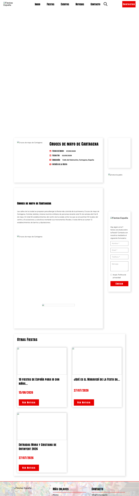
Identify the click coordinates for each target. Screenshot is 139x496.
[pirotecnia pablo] (115, 175)
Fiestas (50, 4)
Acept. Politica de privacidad (119, 276)
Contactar (129, 4)
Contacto (95, 4)
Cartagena (21, 214)
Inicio (37, 4)
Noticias (80, 4)
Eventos (65, 4)
